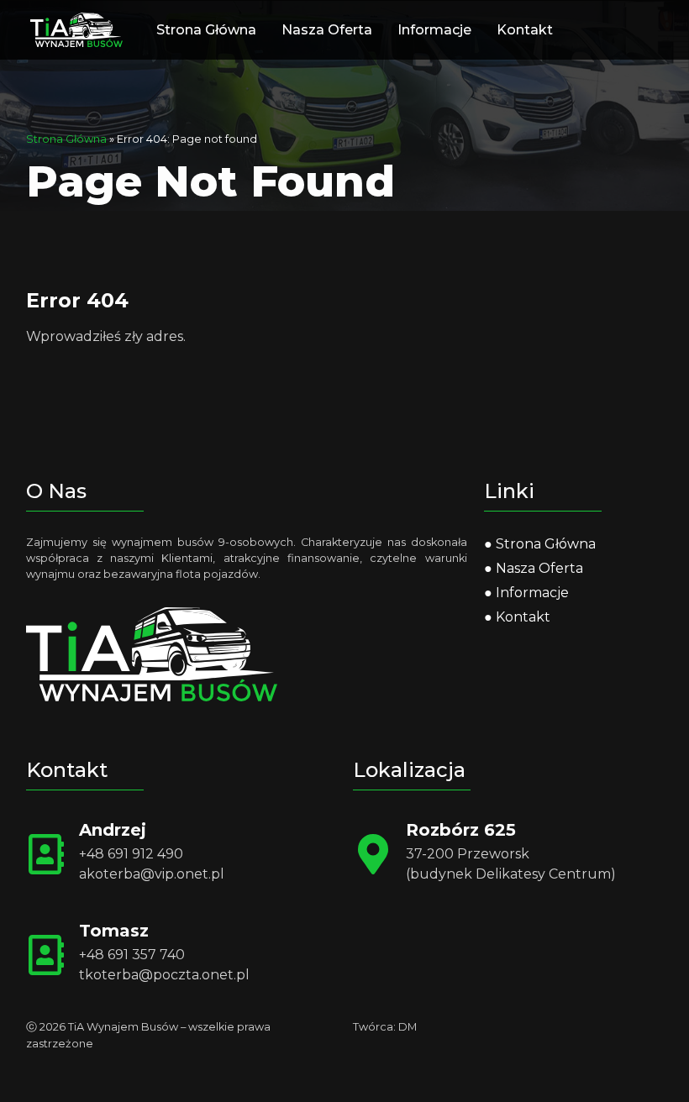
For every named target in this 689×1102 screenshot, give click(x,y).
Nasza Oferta (326, 30)
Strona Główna (206, 30)
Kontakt (525, 30)
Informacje (434, 30)
